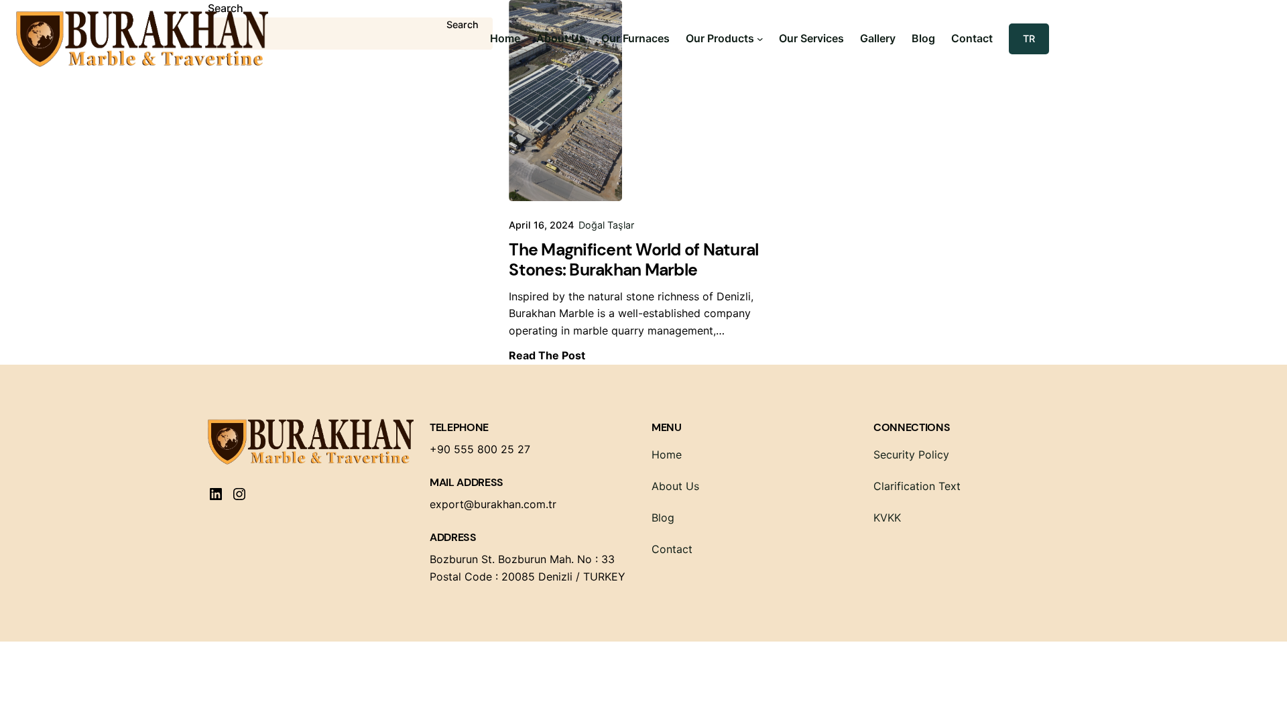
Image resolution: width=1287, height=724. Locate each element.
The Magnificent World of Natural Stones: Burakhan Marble (633, 260)
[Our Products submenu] (760, 39)
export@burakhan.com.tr (493, 504)
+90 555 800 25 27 (480, 449)
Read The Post (547, 355)
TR (1029, 38)
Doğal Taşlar (606, 225)
